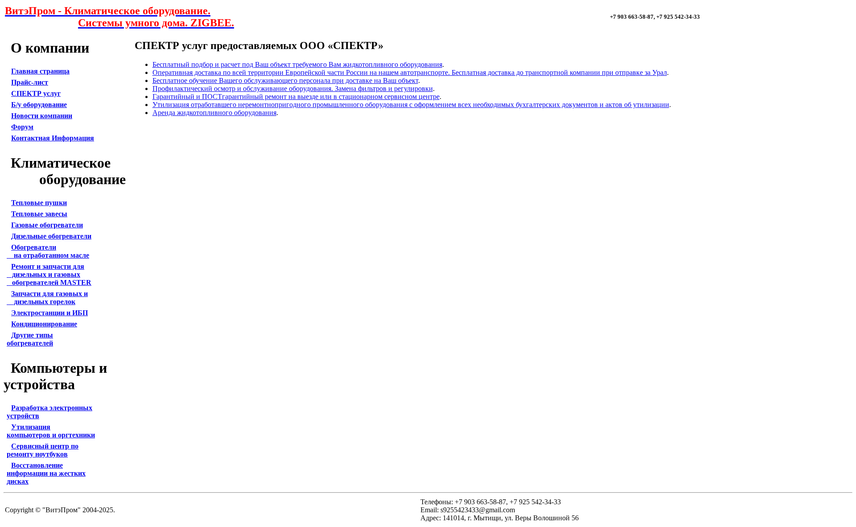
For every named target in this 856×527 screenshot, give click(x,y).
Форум (22, 127)
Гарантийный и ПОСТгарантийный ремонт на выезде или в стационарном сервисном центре (296, 96)
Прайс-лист (29, 82)
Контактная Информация (52, 138)
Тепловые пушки (39, 202)
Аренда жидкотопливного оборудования (214, 112)
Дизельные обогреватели (51, 236)
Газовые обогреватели (47, 225)
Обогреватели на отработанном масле (48, 251)
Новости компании (41, 115)
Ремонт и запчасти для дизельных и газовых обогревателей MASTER (49, 274)
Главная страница (40, 71)
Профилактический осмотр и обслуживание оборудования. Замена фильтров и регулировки (292, 88)
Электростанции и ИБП (49, 313)
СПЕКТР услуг (36, 93)
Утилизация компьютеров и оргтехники (51, 431)
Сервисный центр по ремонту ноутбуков (42, 450)
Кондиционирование (44, 324)
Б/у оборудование (39, 104)
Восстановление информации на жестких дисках (46, 473)
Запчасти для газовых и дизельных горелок (47, 297)
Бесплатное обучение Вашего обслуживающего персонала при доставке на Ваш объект (285, 80)
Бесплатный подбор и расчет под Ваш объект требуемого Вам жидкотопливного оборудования (297, 64)
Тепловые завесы (39, 214)
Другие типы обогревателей (30, 339)
